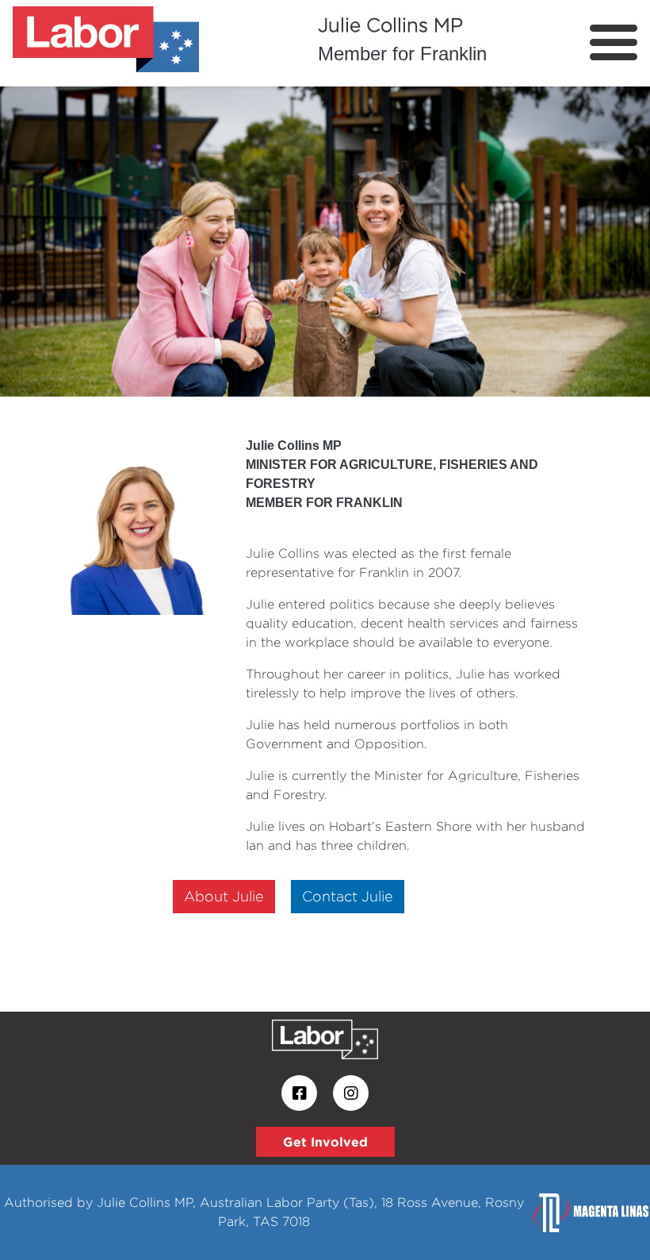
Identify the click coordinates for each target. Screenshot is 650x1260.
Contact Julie (347, 896)
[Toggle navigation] (613, 42)
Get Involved (325, 1142)
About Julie (224, 896)
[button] (49, 238)
